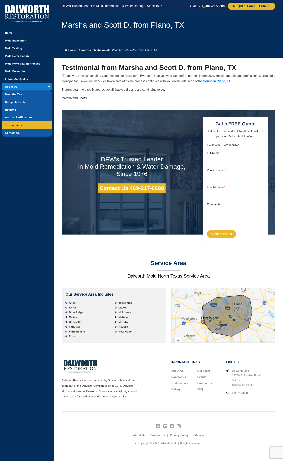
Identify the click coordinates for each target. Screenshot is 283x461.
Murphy (123, 321)
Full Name (213, 152)
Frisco (73, 336)
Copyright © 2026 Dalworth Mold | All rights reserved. (170, 443)
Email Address (216, 187)
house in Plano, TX (217, 81)
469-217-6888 (215, 6)
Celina (73, 317)
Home (9, 32)
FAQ (200, 389)
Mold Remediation (17, 55)
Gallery (176, 389)
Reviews (10, 109)
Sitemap (198, 435)
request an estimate (251, 6)
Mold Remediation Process (22, 63)
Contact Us (12, 132)
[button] (49, 86)
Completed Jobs (16, 102)
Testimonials (13, 125)
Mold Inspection (15, 40)
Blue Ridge (76, 312)
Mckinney (124, 312)
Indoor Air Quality (16, 78)
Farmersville (77, 331)
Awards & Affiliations (19, 117)
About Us (11, 86)
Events (201, 376)
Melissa (123, 317)
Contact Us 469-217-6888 (132, 188)
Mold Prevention (16, 71)
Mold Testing (13, 48)
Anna (72, 307)
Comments (213, 204)
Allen (72, 302)
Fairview (74, 326)
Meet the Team (14, 94)
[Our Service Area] (223, 315)
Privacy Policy (179, 435)
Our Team (203, 370)
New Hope (125, 331)
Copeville (75, 321)
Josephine (125, 302)
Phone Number (216, 170)
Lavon (122, 307)
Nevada (123, 326)
